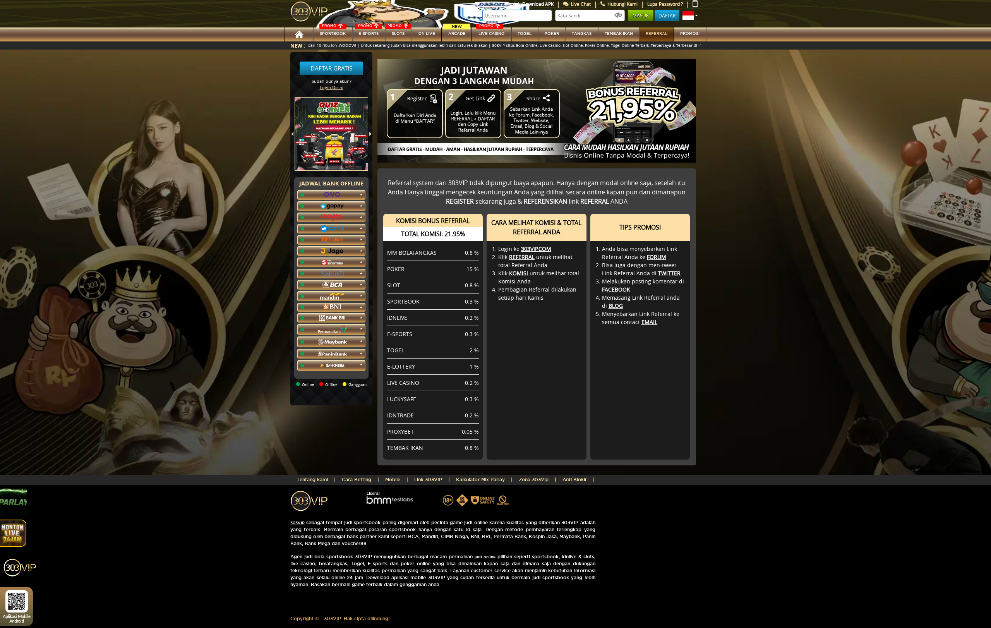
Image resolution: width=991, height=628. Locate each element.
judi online (485, 557)
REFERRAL (522, 257)
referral (656, 33)
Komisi (519, 273)
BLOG (616, 305)
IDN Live (426, 33)
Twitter (669, 273)
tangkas (582, 33)
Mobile (392, 479)
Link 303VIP (428, 479)
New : (297, 45)
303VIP (297, 523)
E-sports (368, 31)
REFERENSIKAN (545, 201)
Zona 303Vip (534, 479)
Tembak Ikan (619, 33)
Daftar (667, 15)
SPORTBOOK (333, 31)
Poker (552, 33)
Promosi (690, 33)
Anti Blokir (574, 479)
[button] (690, 15)
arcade (457, 31)
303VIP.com (536, 248)
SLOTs (396, 31)
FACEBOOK (616, 289)
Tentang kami (312, 479)
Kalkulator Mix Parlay (480, 479)
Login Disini (331, 87)
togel (525, 33)
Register (460, 201)
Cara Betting (356, 479)
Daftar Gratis (331, 68)
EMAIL (649, 322)
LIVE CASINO (491, 31)
